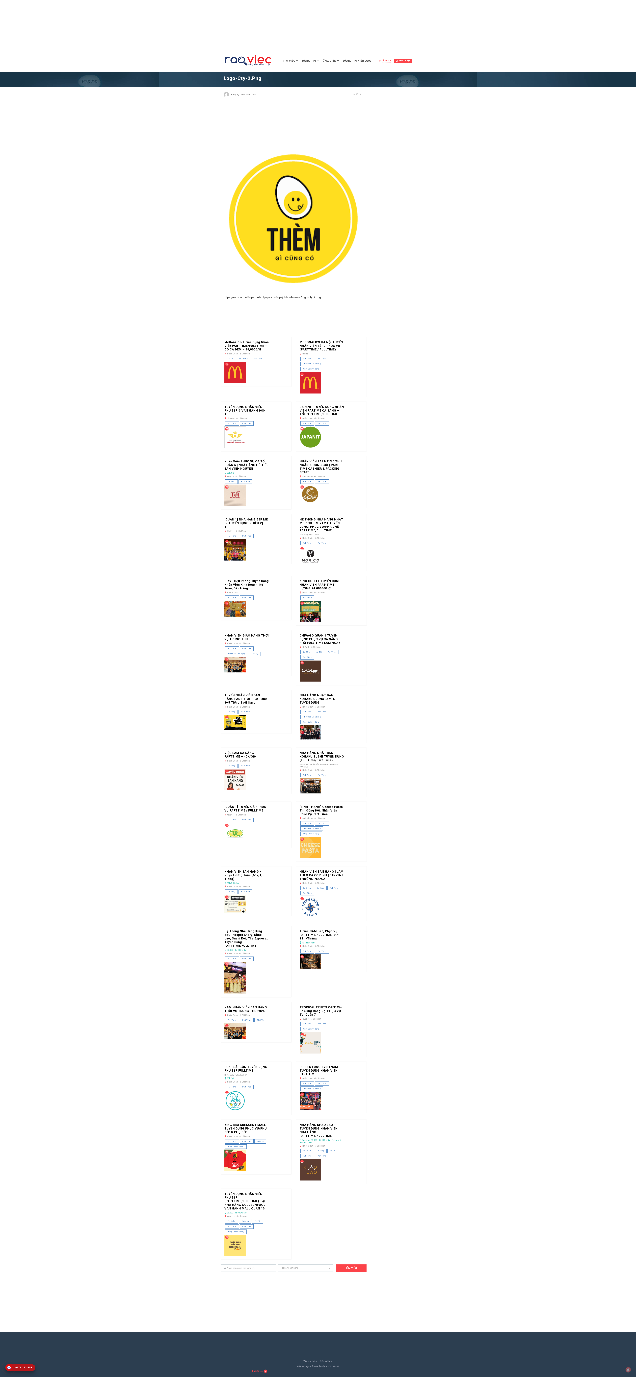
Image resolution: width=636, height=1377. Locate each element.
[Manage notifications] (628, 1369)
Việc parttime (326, 1361)
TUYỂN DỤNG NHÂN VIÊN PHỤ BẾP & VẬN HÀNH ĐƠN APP (245, 410)
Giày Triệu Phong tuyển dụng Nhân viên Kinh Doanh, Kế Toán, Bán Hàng (246, 584)
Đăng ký (386, 60)
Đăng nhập (405, 61)
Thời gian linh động (312, 364)
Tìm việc (289, 60)
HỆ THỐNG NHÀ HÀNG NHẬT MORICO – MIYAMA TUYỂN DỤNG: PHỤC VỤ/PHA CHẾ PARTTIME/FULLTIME (321, 525)
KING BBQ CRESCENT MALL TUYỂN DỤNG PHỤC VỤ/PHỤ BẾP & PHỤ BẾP (245, 1128)
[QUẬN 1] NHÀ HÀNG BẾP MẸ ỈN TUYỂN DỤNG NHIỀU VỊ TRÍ (246, 523)
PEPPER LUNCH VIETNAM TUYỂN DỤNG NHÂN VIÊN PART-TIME (319, 1070)
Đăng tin (309, 60)
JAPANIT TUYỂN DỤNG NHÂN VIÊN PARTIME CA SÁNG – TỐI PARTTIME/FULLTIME (322, 410)
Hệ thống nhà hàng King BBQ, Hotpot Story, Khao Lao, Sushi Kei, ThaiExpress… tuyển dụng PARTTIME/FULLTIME (246, 938)
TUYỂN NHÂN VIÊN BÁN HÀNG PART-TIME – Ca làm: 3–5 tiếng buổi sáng (245, 698)
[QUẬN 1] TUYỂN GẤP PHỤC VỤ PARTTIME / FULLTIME (245, 808)
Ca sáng (231, 481)
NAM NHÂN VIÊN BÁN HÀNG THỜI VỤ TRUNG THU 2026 (245, 1009)
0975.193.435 (332, 1366)
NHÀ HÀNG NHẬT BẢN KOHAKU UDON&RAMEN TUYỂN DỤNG (318, 698)
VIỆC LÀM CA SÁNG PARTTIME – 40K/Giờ (240, 754)
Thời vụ (255, 654)
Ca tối (230, 359)
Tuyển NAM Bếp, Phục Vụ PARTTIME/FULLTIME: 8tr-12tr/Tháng (319, 934)
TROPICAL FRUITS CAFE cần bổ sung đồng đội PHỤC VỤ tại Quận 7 (321, 1011)
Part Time (258, 359)
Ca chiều (307, 888)
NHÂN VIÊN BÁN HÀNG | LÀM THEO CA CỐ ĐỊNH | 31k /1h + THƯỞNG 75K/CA (322, 875)
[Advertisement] (318, 25)
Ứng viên (329, 60)
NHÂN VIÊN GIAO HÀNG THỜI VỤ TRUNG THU (246, 637)
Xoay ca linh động (311, 369)
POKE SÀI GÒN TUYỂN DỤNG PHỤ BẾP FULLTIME (245, 1068)
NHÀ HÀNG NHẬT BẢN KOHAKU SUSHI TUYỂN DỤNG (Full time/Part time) (322, 756)
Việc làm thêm (310, 1361)
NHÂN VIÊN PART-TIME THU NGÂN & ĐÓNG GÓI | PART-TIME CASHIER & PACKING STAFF (321, 467)
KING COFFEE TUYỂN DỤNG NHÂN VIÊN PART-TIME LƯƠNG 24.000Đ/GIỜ (320, 584)
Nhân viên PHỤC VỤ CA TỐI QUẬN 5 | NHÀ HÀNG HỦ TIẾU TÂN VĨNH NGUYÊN (246, 465)
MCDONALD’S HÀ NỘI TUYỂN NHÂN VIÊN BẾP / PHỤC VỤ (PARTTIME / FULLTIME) (321, 345)
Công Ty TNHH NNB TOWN (244, 94)
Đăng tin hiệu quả (357, 60)
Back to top (257, 1371)
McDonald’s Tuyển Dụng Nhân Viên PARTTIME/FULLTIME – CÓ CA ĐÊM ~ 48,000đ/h (246, 345)
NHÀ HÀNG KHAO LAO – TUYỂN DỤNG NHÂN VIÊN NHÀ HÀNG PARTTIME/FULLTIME (319, 1130)
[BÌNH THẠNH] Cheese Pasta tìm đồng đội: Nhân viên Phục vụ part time (321, 810)
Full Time (243, 359)
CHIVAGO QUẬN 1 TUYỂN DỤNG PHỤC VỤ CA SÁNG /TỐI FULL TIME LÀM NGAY (320, 639)
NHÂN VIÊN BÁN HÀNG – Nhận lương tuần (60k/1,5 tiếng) (244, 875)
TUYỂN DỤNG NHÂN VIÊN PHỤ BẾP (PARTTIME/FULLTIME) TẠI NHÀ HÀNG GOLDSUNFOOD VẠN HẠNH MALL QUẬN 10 (244, 1201)
